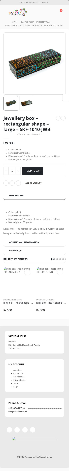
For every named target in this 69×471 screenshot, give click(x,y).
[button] (52, 259)
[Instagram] (59, 3)
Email (18, 183)
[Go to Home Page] (6, 22)
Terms (16, 383)
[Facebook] (50, 3)
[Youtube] (55, 3)
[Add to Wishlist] (31, 300)
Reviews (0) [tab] (15, 250)
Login (15, 387)
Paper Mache (8, 300)
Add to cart (34, 171)
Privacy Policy (19, 380)
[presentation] (7, 63)
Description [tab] (16, 195)
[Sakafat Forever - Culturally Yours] (18, 12)
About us (17, 370)
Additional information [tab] (24, 242)
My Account (18, 377)
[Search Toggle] (51, 12)
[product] (18, 281)
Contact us (18, 373)
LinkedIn (12, 183)
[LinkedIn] (64, 3)
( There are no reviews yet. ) (29, 134)
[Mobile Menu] (5, 12)
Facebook (6, 183)
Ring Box (18, 300)
